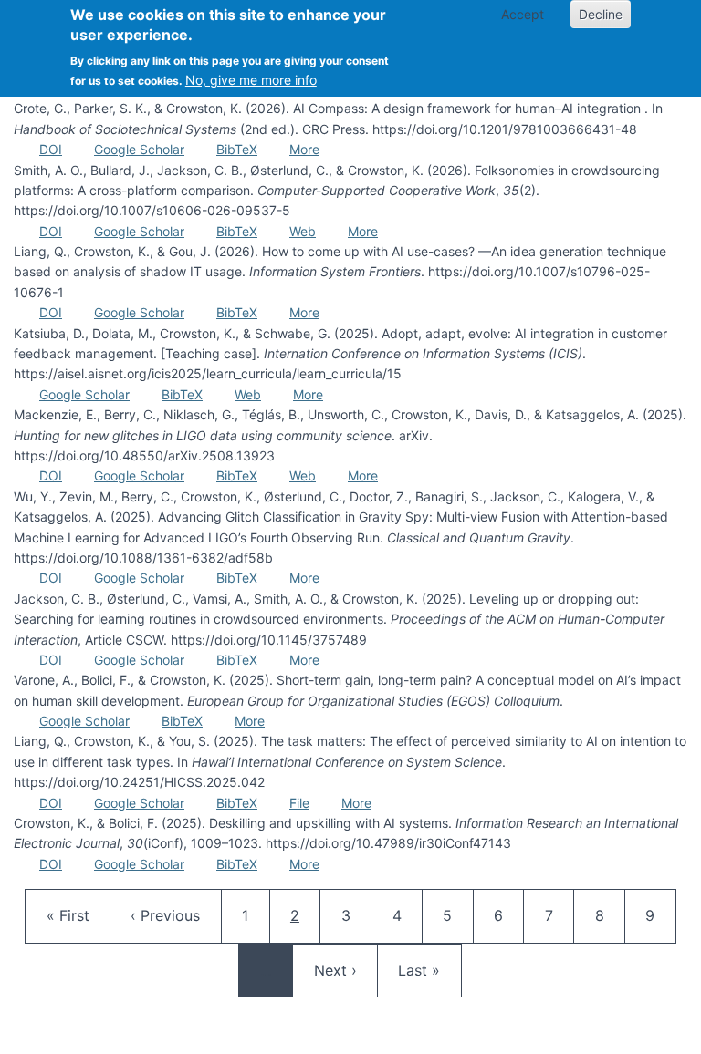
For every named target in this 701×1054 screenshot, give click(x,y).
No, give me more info (251, 80)
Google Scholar (139, 149)
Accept (522, 14)
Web (302, 231)
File (299, 803)
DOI (50, 149)
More (304, 149)
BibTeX (236, 149)
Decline (601, 14)
